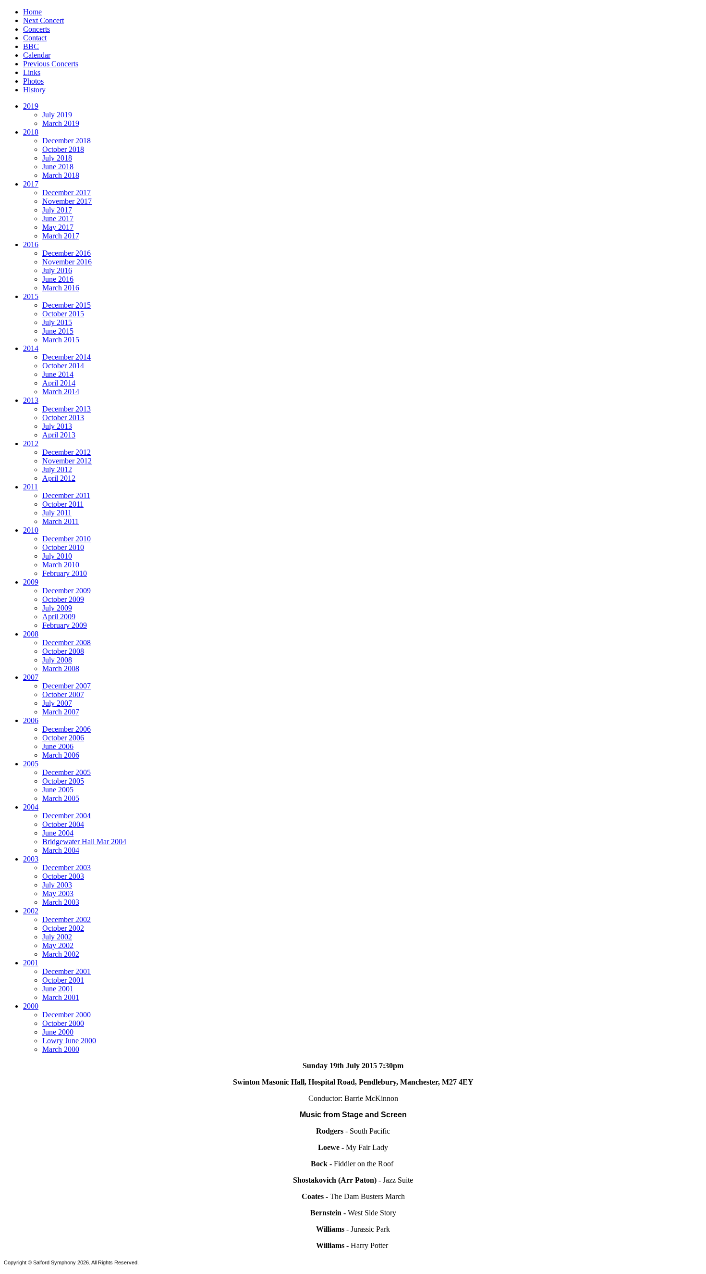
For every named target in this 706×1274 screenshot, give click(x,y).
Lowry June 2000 (69, 1041)
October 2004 (63, 824)
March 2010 (60, 565)
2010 (30, 530)
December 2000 (66, 1015)
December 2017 (66, 192)
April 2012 (58, 478)
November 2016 (67, 262)
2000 (30, 1006)
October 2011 (63, 504)
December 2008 (66, 642)
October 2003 (63, 876)
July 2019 (57, 115)
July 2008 (57, 660)
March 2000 (60, 1049)
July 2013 (57, 426)
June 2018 (57, 166)
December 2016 (66, 253)
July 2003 (57, 885)
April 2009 (58, 616)
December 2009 (66, 591)
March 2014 (60, 391)
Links (31, 72)
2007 (30, 677)
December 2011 (66, 495)
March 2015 (60, 340)
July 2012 (57, 469)
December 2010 (66, 539)
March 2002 (60, 954)
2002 (30, 911)
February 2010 (64, 573)
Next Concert (43, 20)
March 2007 (60, 712)
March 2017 (60, 236)
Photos (33, 81)
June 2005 (57, 790)
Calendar (36, 55)
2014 (30, 348)
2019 (30, 106)
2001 (30, 963)
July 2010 (57, 556)
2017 (30, 184)
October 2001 (63, 980)
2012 (30, 443)
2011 (30, 487)
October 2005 (63, 781)
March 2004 (60, 850)
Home (32, 12)
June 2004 (57, 833)
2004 (30, 807)
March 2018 (60, 175)
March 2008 (60, 668)
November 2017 (67, 201)
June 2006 (57, 746)
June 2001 (57, 989)
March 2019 (60, 123)
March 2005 (60, 798)
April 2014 (58, 383)
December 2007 (66, 686)
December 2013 (66, 409)
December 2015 (66, 305)
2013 (30, 400)
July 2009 (57, 608)
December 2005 (66, 772)
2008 (30, 634)
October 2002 (63, 928)
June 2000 (57, 1032)
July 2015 (57, 322)
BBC (31, 46)
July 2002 (57, 937)
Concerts (36, 29)
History (34, 90)
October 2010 (63, 547)
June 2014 (57, 374)
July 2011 (57, 513)
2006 (30, 720)
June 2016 (57, 279)
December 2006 (66, 729)
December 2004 (66, 816)
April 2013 (58, 435)
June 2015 (57, 331)
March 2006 (60, 755)
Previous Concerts (50, 64)
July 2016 (57, 270)
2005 (30, 764)
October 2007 (63, 694)
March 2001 (60, 997)
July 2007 (57, 703)
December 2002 (66, 919)
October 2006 (63, 738)
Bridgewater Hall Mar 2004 (84, 841)
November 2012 (67, 461)
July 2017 (57, 210)
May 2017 (57, 227)
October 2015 (63, 314)
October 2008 (63, 651)
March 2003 (60, 902)
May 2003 (57, 893)
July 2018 (57, 158)
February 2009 (64, 625)
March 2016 (60, 288)
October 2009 (63, 599)
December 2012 (66, 452)
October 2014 (63, 366)
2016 (30, 244)
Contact (35, 38)
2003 (30, 859)
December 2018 (66, 141)
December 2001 (66, 971)
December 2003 (66, 867)
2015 (30, 296)
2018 (30, 132)
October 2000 (63, 1023)
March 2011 (60, 521)
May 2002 (57, 945)
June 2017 (57, 218)
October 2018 (63, 149)
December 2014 (66, 357)
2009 (30, 582)
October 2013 (63, 417)
